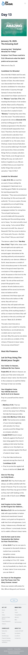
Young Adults (18, 615)
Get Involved (18, 622)
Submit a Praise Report (6, 618)
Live (3, 612)
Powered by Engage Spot (14, 652)
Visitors (4, 623)
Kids (16, 610)
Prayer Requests (6, 621)
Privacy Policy (17, 649)
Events (3, 633)
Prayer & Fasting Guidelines (6, 641)
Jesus (3, 610)
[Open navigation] (25, 3)
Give (14, 600)
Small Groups (5, 635)
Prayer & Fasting (6, 638)
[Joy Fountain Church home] (7, 3)
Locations (17, 635)
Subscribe (4, 631)
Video (3, 615)
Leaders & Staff (19, 631)
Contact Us (18, 638)
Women (17, 617)
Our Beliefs (17, 633)
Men (16, 619)
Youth (16, 612)
